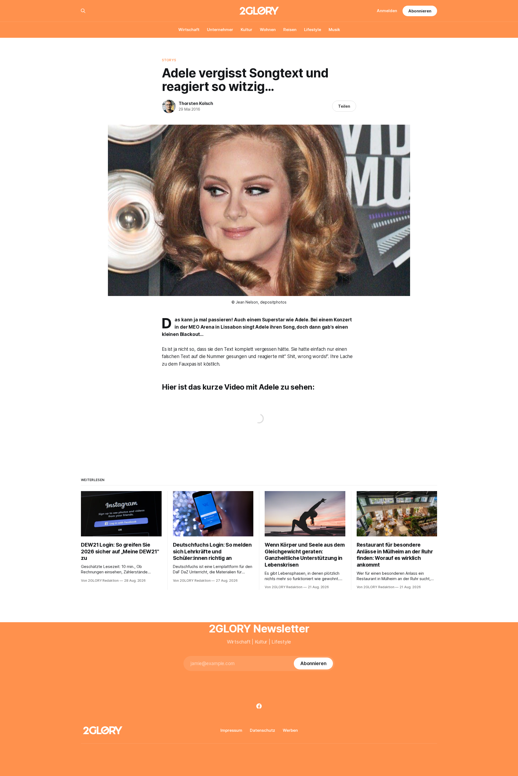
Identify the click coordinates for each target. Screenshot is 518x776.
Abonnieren (419, 10)
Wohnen (268, 29)
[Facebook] (259, 706)
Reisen (290, 29)
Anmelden (387, 10)
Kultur (246, 29)
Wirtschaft (188, 29)
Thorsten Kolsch (196, 103)
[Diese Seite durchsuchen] (83, 10)
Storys (169, 60)
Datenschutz (262, 730)
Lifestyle (312, 29)
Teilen (344, 106)
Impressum (231, 730)
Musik (334, 29)
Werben (290, 730)
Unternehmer (220, 29)
